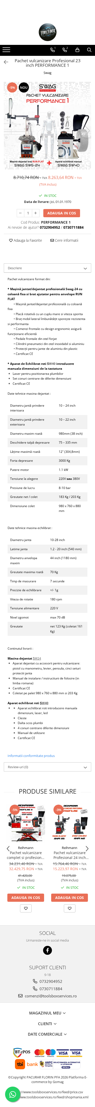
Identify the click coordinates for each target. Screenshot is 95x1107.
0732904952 (50, 981)
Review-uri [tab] (18, 767)
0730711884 (50, 988)
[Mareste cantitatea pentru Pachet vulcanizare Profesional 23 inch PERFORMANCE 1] (36, 213)
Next (87, 130)
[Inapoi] (4, 62)
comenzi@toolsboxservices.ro (50, 995)
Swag (47, 72)
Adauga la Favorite (27, 240)
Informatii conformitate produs (31, 755)
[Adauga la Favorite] (26, 908)
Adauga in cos (61, 213)
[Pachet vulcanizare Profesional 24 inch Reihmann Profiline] (69, 823)
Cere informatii (66, 240)
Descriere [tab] (15, 268)
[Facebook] (47, 950)
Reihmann (25, 847)
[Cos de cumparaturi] (77, 50)
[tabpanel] (47, 126)
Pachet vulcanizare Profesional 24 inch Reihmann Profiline (69, 855)
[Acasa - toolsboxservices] (47, 32)
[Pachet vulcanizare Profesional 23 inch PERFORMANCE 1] (47, 126)
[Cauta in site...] (89, 50)
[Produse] (7, 51)
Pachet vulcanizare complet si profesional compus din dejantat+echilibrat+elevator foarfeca (25, 855)
